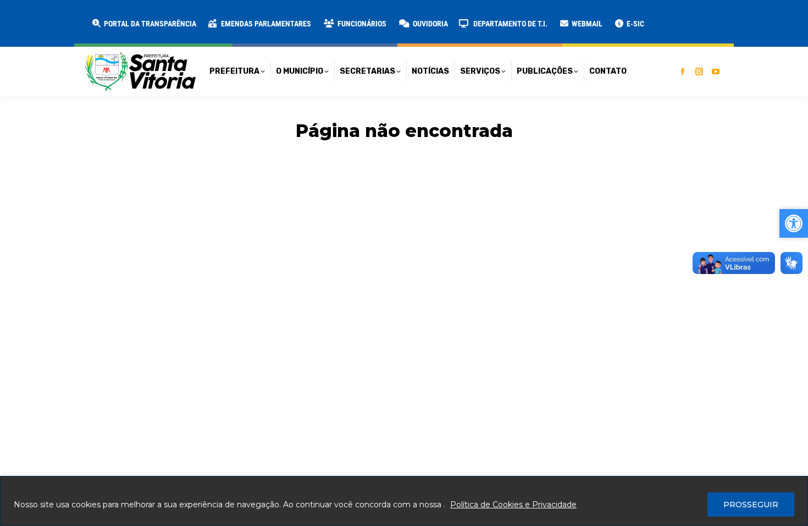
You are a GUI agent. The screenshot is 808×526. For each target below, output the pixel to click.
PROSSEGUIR (750, 504)
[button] (177, 16)
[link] (143, 24)
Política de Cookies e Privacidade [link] (513, 504)
